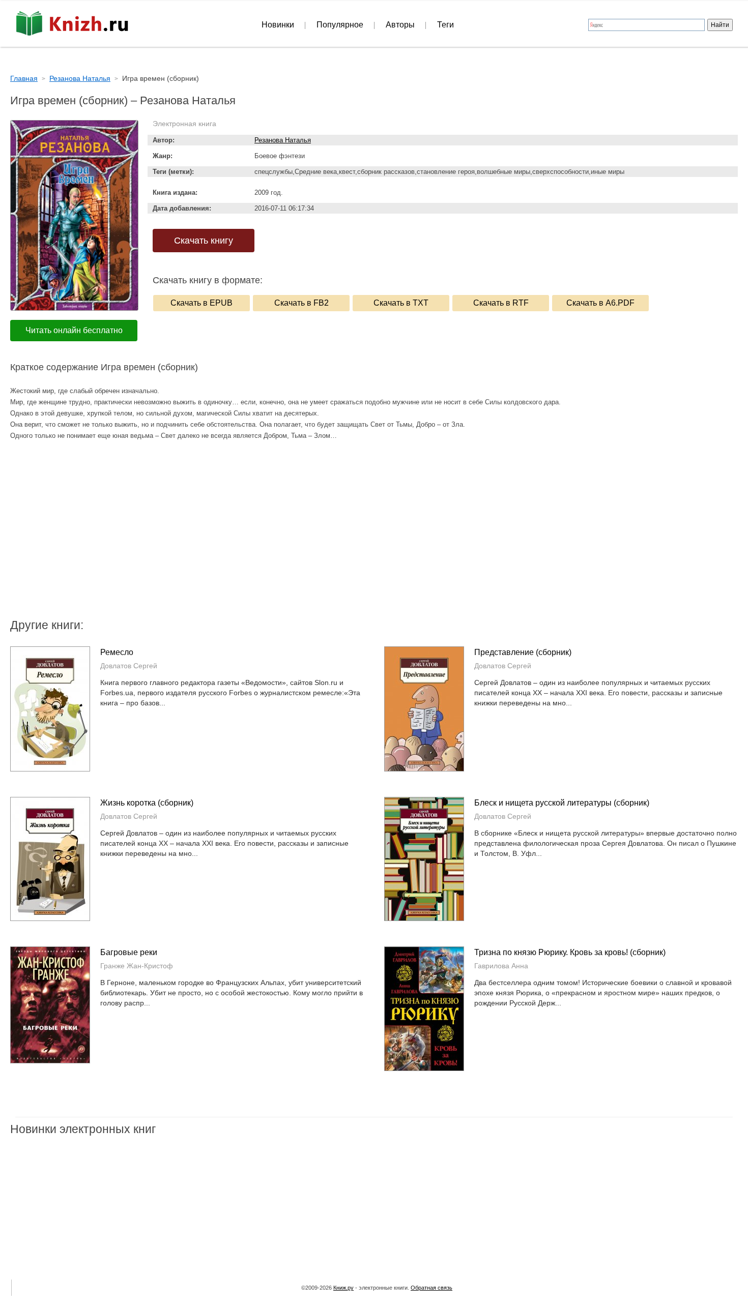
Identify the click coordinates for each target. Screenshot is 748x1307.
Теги (445, 24)
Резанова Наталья (282, 140)
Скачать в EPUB (201, 303)
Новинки (278, 24)
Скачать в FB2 (301, 303)
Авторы (400, 24)
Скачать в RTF (501, 303)
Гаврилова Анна (501, 966)
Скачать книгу (203, 240)
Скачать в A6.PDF (600, 303)
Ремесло (116, 652)
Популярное (340, 24)
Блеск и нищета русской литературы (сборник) (561, 802)
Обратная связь (431, 1288)
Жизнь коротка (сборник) (146, 802)
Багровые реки (128, 952)
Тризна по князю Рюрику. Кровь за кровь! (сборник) (570, 952)
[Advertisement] (287, 535)
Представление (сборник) (522, 652)
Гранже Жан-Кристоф (136, 966)
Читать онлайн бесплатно (74, 330)
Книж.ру (343, 1288)
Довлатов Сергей (128, 666)
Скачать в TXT (400, 303)
